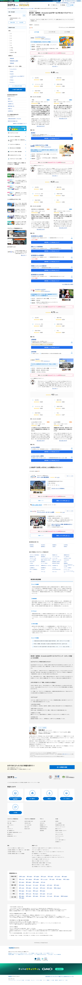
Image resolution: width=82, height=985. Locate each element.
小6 (11, 45)
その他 (31, 563)
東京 (57, 879)
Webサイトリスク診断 (39, 953)
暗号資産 (56, 980)
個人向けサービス (61, 980)
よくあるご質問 (72, 2)
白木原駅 (66, 544)
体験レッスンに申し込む (62, 500)
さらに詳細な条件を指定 (17, 85)
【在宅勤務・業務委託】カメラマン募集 (14, 851)
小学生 (11, 47)
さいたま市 (45, 879)
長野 (55, 885)
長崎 (34, 896)
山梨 (48, 885)
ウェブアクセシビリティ (59, 836)
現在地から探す (27, 828)
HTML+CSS (32, 561)
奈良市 (51, 888)
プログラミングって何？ (14, 132)
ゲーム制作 (66, 556)
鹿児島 (62, 896)
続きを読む (54, 66)
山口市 (51, 893)
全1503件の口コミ (47, 146)
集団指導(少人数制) (14, 60)
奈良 (48, 888)
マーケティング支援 (39, 980)
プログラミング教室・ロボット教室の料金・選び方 (17, 140)
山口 (48, 893)
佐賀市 (30, 896)
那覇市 (23, 897)
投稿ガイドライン (58, 828)
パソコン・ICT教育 (67, 567)
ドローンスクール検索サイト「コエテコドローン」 (41, 849)
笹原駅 (65, 546)
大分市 (51, 896)
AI (30, 571)
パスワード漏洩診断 (31, 953)
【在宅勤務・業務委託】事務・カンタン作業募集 (15, 853)
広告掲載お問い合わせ (44, 826)
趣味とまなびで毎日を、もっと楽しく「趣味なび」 (41, 864)
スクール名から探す (28, 824)
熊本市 (44, 896)
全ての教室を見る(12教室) (67, 284)
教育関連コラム (10, 834)
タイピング (54, 558)
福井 (41, 885)
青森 (28, 876)
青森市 (30, 876)
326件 (58, 477)
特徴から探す (27, 826)
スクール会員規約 (58, 823)
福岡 (20, 896)
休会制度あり (55, 565)
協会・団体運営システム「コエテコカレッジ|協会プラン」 (42, 866)
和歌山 (55, 888)
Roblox (11, 71)
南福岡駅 (54, 544)
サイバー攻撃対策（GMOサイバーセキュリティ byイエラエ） (24, 954)
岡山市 (37, 893)
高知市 (44, 890)
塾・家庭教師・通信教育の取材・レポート (14, 832)
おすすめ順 (36, 32)
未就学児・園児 (13, 52)
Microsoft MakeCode (56, 569)
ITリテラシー (66, 569)
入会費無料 (32, 567)
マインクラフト (13, 69)
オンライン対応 (44, 563)
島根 (27, 893)
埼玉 (42, 879)
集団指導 (12, 58)
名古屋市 (37, 882)
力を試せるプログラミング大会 (15, 155)
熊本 (41, 896)
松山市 (37, 890)
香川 (27, 890)
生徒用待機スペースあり (34, 565)
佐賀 (27, 896)
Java (65, 561)
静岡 (27, 882)
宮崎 (55, 896)
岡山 (34, 893)
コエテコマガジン (10, 824)
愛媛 (34, 890)
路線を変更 (12, 22)
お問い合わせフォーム (66, 754)
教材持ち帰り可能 (56, 563)
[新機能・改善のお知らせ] (48, 5)
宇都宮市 (30, 879)
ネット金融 (52, 980)
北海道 (20, 876)
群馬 (35, 879)
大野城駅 (32, 546)
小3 (11, 38)
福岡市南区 (11, 106)
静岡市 (30, 882)
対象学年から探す (28, 823)
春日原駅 (32, 544)
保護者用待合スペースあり (46, 565)
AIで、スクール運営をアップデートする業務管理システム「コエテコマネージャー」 (46, 855)
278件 (63, 512)
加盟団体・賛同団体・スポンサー (61, 830)
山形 (56, 876)
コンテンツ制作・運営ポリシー (60, 839)
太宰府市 (10, 111)
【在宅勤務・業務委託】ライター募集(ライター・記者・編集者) (18, 849)
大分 (48, 896)
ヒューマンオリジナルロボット (69, 571)
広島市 (44, 893)
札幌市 (23, 876)
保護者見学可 (66, 554)
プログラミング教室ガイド (12, 821)
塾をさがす (23, 255)
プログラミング (33, 558)
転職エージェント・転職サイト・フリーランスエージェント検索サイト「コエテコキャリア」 (48, 851)
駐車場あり (43, 554)
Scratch (12, 73)
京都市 (30, 888)
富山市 (30, 885)
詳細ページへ (41, 500)
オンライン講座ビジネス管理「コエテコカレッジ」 (41, 859)
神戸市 (44, 888)
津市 (44, 882)
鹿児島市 (65, 896)
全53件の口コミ (47, 291)
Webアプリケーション (56, 559)
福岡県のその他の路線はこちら (19, 123)
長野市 (58, 885)
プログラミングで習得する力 (15, 144)
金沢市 (37, 885)
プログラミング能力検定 (34, 554)
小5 (11, 43)
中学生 (11, 50)
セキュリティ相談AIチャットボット (48, 953)
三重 (42, 882)
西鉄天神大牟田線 (12, 121)
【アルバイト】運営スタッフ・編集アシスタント (15, 847)
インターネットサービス (11, 980)
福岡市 (23, 896)
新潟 (20, 885)
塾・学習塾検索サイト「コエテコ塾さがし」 (39, 853)
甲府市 (51, 885)
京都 (27, 888)
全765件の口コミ (47, 361)
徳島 (20, 890)
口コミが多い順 (52, 31)
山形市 (58, 876)
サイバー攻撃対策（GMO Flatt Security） (40, 954)
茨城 (20, 879)
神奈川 (64, 879)
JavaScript (66, 559)
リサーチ (44, 980)
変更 (24, 15)
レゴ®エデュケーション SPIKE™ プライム (17, 76)
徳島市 (23, 890)
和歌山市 (58, 888)
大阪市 (37, 888)
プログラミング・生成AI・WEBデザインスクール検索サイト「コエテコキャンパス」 (46, 847)
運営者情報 (42, 830)
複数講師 (66, 563)
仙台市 (44, 876)
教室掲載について (43, 824)
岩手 (35, 876)
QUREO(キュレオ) (67, 558)
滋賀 (20, 888)
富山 (27, 885)
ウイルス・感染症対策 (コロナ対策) (69, 565)
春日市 (10, 101)
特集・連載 (9, 823)
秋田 (49, 876)
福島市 (65, 876)
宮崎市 (58, 896)
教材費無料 (43, 567)
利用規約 (56, 821)
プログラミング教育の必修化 (15, 136)
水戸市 (23, 879)
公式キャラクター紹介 (59, 834)
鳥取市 (23, 893)
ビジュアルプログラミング (46, 558)
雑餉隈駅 (43, 546)
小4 (11, 40)
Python (11, 79)
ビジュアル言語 (33, 559)
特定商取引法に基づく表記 (60, 824)
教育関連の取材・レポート (12, 836)
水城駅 (54, 546)
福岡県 (9, 99)
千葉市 (53, 879)
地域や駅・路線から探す (29, 821)
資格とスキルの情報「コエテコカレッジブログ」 (40, 860)
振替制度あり (32, 556)
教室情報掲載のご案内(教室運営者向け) (62, 2)
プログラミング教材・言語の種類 (16, 151)
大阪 (34, 888)
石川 (34, 885)
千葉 (50, 879)
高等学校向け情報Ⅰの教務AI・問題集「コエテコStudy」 (42, 862)
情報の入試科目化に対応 (45, 559)
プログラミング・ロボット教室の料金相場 (67, 27)
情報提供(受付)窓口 (43, 828)
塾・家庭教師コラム (10, 830)
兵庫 (41, 888)
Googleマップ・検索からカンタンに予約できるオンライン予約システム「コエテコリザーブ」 (48, 857)
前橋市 (37, 879)
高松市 (30, 890)
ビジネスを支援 (27, 980)
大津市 (23, 888)
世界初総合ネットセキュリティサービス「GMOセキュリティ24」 (17, 953)
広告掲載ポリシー (58, 841)
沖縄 (20, 897)
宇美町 (10, 108)
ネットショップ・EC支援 (20, 980)
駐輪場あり (54, 554)
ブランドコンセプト (58, 832)
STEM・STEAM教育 (33, 569)
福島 (63, 876)
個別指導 (12, 63)
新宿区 (60, 879)
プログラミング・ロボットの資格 (16, 158)
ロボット (54, 571)
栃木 (27, 879)
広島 (41, 893)
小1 (11, 33)
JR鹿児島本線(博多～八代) (14, 118)
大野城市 (10, 103)
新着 (8, 826)
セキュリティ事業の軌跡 (57, 954)
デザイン (43, 571)
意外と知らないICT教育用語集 (15, 147)
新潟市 (23, 885)
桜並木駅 (43, 544)
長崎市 (37, 896)
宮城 (42, 876)
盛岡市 (37, 876)
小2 (11, 36)
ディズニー (12, 82)
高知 (41, 890)
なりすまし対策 (50, 954)
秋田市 (51, 876)
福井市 (44, 885)
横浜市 (68, 879)
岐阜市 (23, 882)
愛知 (34, 882)
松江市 (30, 893)
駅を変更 (21, 22)
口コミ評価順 (67, 31)
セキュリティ (33, 980)
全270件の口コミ (47, 38)
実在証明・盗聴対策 (11, 954)
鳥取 (20, 893)
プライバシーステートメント (60, 826)
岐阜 (20, 882)
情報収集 (48, 980)
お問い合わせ (42, 823)
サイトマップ (57, 837)
